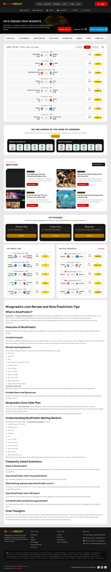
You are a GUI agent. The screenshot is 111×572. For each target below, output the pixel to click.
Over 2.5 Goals (54, 38)
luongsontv (33, 558)
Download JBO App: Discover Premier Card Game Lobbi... (37, 196)
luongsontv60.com (95, 556)
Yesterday (79, 47)
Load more (101, 248)
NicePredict (9, 316)
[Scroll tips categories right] (104, 37)
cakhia (84, 558)
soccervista (86, 552)
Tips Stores (47, 4)
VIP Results (57, 4)
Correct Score (10, 38)
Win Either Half (67, 38)
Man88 (65, 554)
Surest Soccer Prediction (46, 552)
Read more (31, 184)
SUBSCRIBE (55, 136)
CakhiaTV (76, 554)
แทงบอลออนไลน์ (86, 554)
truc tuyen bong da (99, 558)
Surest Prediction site (96, 552)
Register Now (63, 29)
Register (33, 540)
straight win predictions (34, 556)
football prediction (72, 556)
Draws (89, 38)
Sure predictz (18, 552)
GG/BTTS (79, 38)
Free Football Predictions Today (56, 558)
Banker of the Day (39, 38)
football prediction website (24, 316)
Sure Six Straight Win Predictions (40, 554)
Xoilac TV (70, 554)
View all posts (97, 164)
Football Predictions (34, 552)
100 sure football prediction (24, 554)
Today (87, 47)
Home (40, 4)
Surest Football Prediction (60, 552)
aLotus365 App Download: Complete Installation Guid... (37, 175)
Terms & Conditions (62, 542)
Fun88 (67, 558)
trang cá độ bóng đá (11, 556)
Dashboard (34, 535)
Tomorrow (95, 47)
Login (102, 4)
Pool (78, 4)
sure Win (12, 552)
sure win (8, 554)
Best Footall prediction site (56, 554)
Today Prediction (71, 552)
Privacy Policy (61, 540)
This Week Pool (95, 554)
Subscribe (21, 235)
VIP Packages (34, 542)
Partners (59, 535)
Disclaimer (60, 537)
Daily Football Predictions (83, 556)
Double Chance (99, 38)
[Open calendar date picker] (102, 47)
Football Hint (26, 552)
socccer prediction (24, 558)
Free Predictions (24, 38)
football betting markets (36, 422)
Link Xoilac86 (90, 558)
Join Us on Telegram (97, 29)
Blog (72, 4)
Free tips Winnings (36, 544)
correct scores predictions (12, 558)
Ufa (80, 554)
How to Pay (34, 547)
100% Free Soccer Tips (22, 556)
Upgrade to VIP (79, 29)
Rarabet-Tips (79, 552)
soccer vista (14, 554)
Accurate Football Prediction (54, 556)
